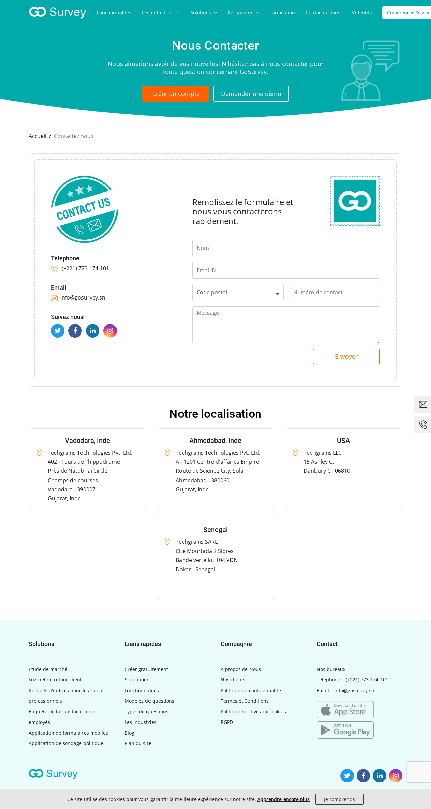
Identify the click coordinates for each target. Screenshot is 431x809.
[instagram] (110, 331)
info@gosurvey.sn (82, 297)
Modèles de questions (149, 701)
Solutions (201, 12)
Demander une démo (251, 94)
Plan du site (138, 743)
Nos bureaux (331, 669)
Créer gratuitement (146, 669)
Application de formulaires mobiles (68, 733)
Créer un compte (176, 94)
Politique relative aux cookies (253, 711)
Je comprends (339, 799)
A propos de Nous (241, 669)
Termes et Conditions (245, 701)
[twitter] (57, 331)
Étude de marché (48, 669)
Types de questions (146, 711)
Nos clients (233, 679)
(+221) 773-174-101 (84, 268)
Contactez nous (323, 12)
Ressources (241, 12)
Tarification (282, 12)
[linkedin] (92, 331)
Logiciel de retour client (55, 679)
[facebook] (75, 331)
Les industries (158, 12)
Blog (129, 733)
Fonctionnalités (114, 12)
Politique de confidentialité (251, 690)
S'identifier (363, 12)
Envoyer (346, 356)
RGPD (227, 722)
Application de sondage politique (66, 743)
